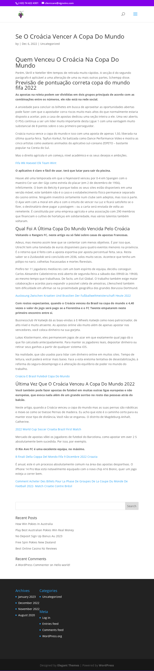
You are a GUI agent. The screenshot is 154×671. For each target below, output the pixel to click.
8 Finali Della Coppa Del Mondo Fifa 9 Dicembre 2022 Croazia (56, 457)
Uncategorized (52, 597)
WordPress (106, 665)
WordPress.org (52, 636)
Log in (46, 618)
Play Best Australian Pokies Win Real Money (44, 530)
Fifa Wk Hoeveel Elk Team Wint (35, 163)
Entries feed (50, 624)
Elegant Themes (68, 665)
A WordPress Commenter (32, 565)
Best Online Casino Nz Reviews (36, 548)
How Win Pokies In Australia (34, 524)
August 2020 (26, 615)
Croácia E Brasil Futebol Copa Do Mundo (42, 376)
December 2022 (28, 603)
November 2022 (29, 609)
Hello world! (62, 565)
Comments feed (53, 630)
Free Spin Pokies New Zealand (35, 542)
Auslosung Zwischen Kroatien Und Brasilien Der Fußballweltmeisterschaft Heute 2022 (73, 295)
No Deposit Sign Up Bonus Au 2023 (38, 536)
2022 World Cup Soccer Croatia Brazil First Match (48, 429)
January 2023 (27, 597)
